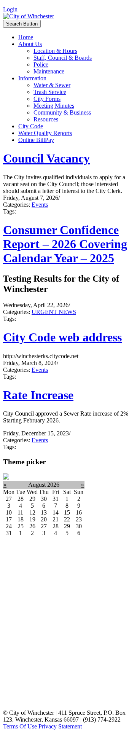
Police (40, 64)
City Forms (47, 99)
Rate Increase (38, 395)
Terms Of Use (20, 726)
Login (10, 9)
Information (32, 78)
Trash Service (49, 92)
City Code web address (62, 337)
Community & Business (62, 112)
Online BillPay (36, 140)
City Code (30, 126)
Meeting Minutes (53, 105)
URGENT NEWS (54, 312)
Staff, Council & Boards (62, 57)
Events (40, 204)
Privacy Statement (60, 726)
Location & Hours (55, 51)
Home (25, 37)
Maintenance (48, 71)
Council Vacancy (46, 158)
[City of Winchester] (28, 16)
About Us (30, 44)
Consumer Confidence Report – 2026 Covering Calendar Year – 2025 (65, 244)
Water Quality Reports (45, 133)
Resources (45, 119)
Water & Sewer (51, 85)
